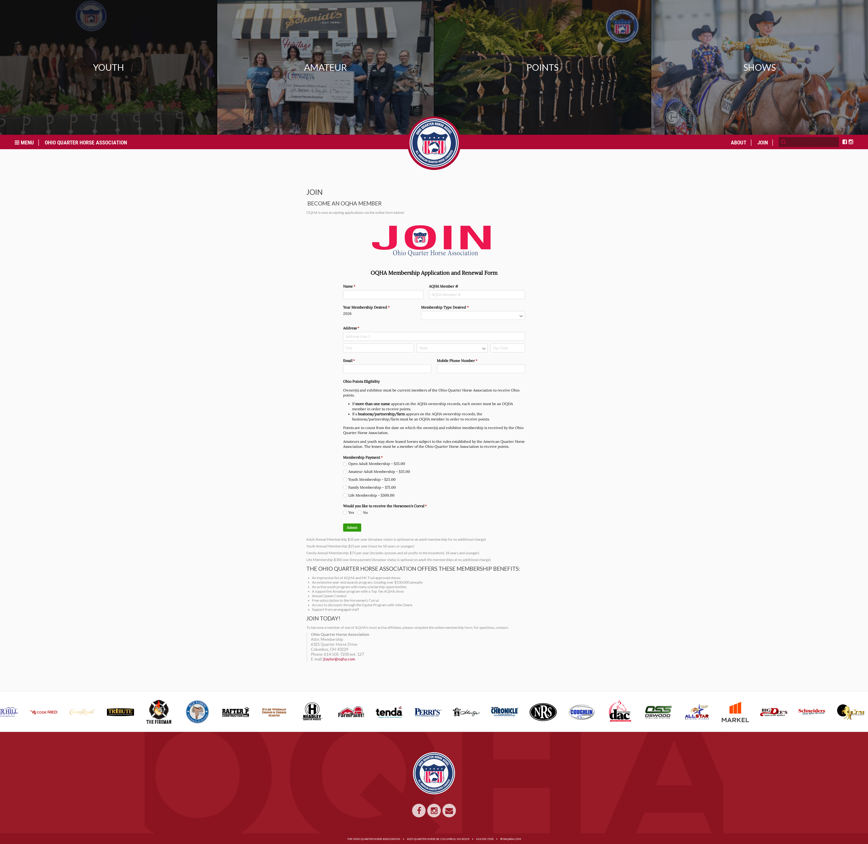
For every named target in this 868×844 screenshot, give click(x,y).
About (738, 142)
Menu (26, 142)
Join (762, 142)
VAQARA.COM (512, 839)
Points (542, 67)
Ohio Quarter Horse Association (86, 142)
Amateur (325, 67)
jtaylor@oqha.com (339, 659)
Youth (108, 67)
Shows (759, 67)
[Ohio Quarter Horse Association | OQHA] (434, 143)
